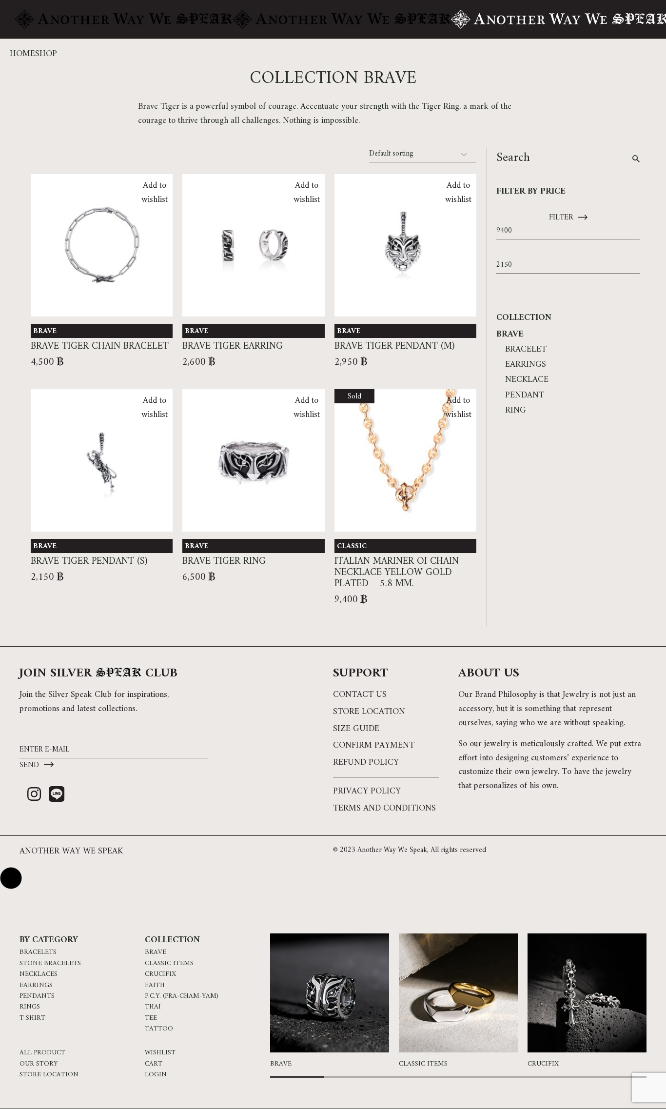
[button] (622, 996)
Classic (352, 546)
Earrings (525, 364)
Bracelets (38, 952)
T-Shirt (32, 1018)
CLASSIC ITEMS (169, 963)
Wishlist (160, 1053)
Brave (45, 331)
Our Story (39, 1064)
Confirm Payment (373, 745)
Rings (30, 1007)
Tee (151, 1018)
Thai (153, 1007)
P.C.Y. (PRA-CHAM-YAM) (181, 996)
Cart (153, 1064)
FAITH (155, 985)
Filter (561, 217)
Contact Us (360, 694)
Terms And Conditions (384, 808)
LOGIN (156, 1074)
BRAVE (155, 952)
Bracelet (526, 349)
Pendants (37, 996)
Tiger (431, 106)
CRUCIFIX (160, 974)
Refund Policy (366, 762)
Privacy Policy (367, 791)
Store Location (369, 711)
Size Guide (356, 728)
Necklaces (39, 974)
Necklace (526, 380)
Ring (515, 410)
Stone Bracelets (50, 963)
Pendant (524, 395)
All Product (42, 1053)
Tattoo (159, 1029)
